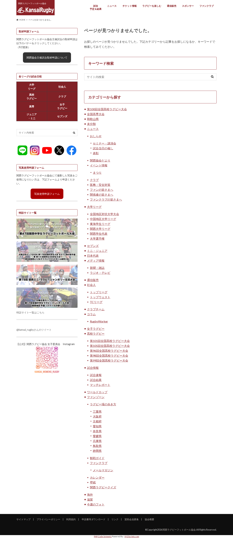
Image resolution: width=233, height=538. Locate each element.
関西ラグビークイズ (103, 487)
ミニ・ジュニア (97, 250)
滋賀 (90, 499)
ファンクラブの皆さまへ (106, 199)
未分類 (91, 124)
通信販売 (171, 5)
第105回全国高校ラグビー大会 (110, 345)
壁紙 (93, 482)
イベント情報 (98, 165)
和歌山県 (93, 119)
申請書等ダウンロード (93, 519)
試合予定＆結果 (96, 7)
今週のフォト (95, 504)
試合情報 (93, 367)
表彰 (96, 153)
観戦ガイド (97, 458)
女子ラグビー (95, 328)
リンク (115, 519)
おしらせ (96, 136)
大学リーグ (94, 206)
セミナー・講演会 (104, 143)
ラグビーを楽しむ (151, 5)
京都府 (97, 421)
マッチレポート (100, 384)
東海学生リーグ (100, 223)
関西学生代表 (98, 233)
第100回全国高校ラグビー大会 (107, 109)
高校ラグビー (95, 333)
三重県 (97, 411)
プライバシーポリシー (48, 519)
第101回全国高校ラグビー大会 (110, 340)
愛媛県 (97, 436)
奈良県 (97, 431)
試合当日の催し (103, 148)
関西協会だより (100, 160)
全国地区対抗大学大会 (104, 214)
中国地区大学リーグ (103, 219)
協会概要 (149, 519)
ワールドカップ (97, 392)
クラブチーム (95, 309)
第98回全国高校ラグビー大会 (109, 355)
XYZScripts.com (132, 536)
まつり (97, 172)
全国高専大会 (95, 114)
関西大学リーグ (100, 228)
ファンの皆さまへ (101, 189)
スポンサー (188, 5)
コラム (91, 314)
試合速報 (96, 375)
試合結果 (96, 380)
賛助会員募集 (132, 519)
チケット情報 (130, 5)
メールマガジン (103, 470)
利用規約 (71, 519)
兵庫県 (97, 441)
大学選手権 (97, 238)
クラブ (94, 180)
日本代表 (93, 255)
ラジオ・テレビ (100, 272)
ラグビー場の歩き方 (103, 404)
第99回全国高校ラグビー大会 (109, 360)
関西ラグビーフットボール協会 (179, 529)
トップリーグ (98, 292)
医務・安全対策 (100, 184)
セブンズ (93, 245)
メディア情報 (95, 260)
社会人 (91, 285)
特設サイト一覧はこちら (30, 312)
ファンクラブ (207, 5)
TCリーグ (96, 302)
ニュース (112, 5)
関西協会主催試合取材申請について (47, 57)
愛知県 (97, 426)
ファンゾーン (95, 397)
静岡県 (97, 450)
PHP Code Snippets (103, 536)
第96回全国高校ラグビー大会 (109, 350)
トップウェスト (100, 297)
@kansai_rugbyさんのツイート (34, 329)
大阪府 (97, 416)
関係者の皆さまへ (101, 194)
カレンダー (97, 477)
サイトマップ (23, 519)
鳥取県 (97, 446)
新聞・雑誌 (97, 267)
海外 (90, 494)
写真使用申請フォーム (47, 193)
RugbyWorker (99, 321)
